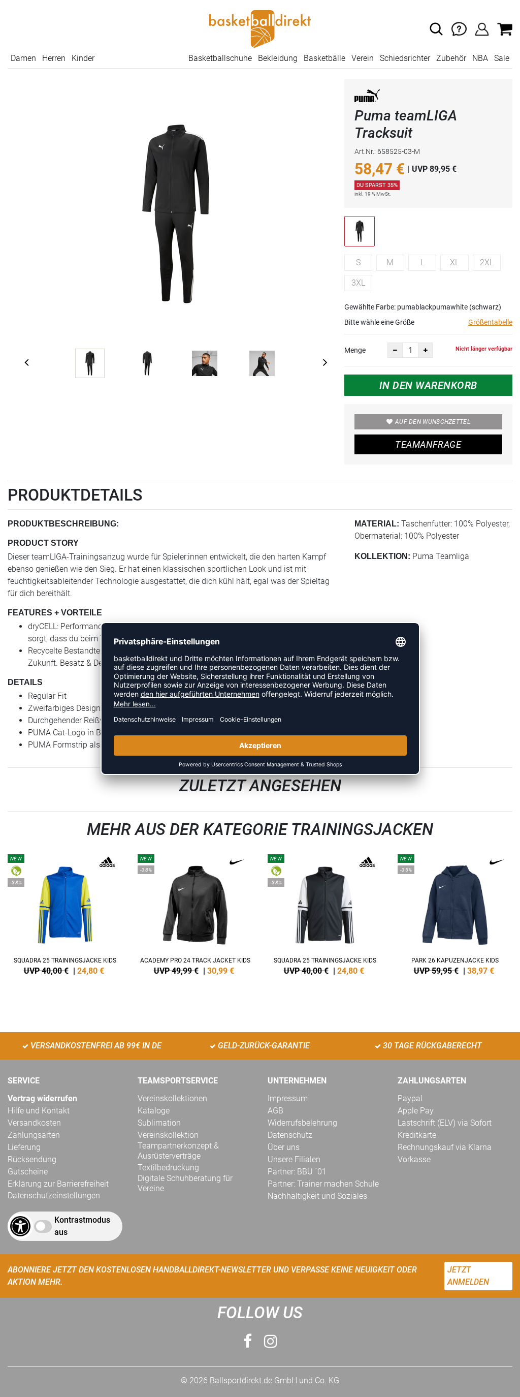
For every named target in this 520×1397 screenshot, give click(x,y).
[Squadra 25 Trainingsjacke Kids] (65, 912)
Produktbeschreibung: (63, 523)
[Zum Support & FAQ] (459, 28)
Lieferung (24, 1147)
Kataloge (154, 1110)
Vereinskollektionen (172, 1098)
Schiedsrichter (405, 58)
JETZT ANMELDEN (468, 1276)
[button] (436, 29)
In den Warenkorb (428, 385)
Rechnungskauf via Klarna (445, 1147)
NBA (480, 58)
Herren (54, 58)
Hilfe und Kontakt (39, 1110)
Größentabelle (490, 322)
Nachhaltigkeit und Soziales (317, 1196)
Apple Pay (416, 1110)
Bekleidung (278, 58)
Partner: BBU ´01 (297, 1171)
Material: (376, 523)
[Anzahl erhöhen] (425, 350)
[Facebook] (247, 1341)
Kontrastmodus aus (82, 1226)
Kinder (83, 58)
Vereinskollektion (168, 1135)
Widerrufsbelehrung (302, 1123)
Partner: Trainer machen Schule (323, 1184)
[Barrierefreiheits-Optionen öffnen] (20, 1226)
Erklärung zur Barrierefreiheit (58, 1184)
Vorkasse (414, 1159)
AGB (275, 1110)
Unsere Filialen (294, 1159)
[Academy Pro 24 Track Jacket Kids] (195, 912)
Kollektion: (382, 556)
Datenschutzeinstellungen (54, 1195)
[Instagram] (270, 1341)
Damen (23, 58)
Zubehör (451, 58)
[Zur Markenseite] (367, 98)
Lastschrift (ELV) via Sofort (445, 1123)
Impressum (288, 1098)
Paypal (410, 1098)
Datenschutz (290, 1135)
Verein (362, 58)
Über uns (284, 1147)
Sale (501, 58)
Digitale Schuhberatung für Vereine (185, 1183)
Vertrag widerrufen (42, 1098)
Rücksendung (32, 1159)
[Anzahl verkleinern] (395, 350)
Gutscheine (28, 1171)
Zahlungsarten (34, 1135)
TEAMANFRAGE (428, 444)
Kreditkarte (417, 1135)
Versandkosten (34, 1123)
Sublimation (159, 1123)
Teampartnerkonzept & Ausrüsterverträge (178, 1151)
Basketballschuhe (220, 58)
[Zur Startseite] (260, 28)
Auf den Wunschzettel (432, 421)
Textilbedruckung (168, 1167)
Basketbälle (324, 58)
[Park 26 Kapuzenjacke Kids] (455, 912)
